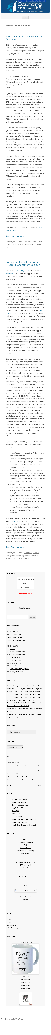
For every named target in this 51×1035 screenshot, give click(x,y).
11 (17, 774)
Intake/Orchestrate (17, 666)
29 (38, 779)
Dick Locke (27, 242)
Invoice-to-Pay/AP (16, 663)
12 (22, 774)
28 (32, 779)
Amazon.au (25, 988)
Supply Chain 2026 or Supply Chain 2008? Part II (24, 694)
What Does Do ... (25, 862)
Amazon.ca (26, 977)
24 (12, 779)
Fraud (34, 242)
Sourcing (13, 649)
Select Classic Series (14, 637)
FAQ (25, 845)
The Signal (15, 811)
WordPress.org (12, 928)
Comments (12, 925)
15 (38, 774)
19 (22, 776)
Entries (11, 922)
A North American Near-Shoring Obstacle (24, 38)
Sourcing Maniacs (23, 270)
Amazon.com (25, 979)
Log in (9, 919)
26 (22, 779)
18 (17, 776)
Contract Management (18, 654)
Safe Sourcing (17, 816)
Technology (20, 555)
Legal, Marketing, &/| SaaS (19, 669)
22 (38, 776)
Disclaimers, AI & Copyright (25, 851)
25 (17, 779)
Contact (25, 885)
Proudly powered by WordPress (12, 1019)
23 (8, 779)
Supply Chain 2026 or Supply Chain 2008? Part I (24, 697)
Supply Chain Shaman (19, 822)
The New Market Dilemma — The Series (21, 700)
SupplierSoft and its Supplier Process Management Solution (23, 263)
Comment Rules (25, 848)
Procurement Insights (19, 799)
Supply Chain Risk (16, 671)
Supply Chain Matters (19, 808)
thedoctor (25, 558)
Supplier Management (18, 652)
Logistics (14, 244)
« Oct (9, 785)
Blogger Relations (25, 876)
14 (32, 774)
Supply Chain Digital (19, 802)
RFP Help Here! (25, 865)
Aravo (16, 521)
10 (12, 774)
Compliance (28, 553)
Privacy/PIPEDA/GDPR (25, 842)
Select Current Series (14, 634)
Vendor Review (30, 555)
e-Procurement (15, 660)
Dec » (39, 785)
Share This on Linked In (15, 236)
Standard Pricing (25, 868)
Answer (25, 899)
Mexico (20, 244)
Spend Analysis (15, 657)
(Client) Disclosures (25, 853)
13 (26, 774)
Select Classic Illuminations (16, 640)
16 (8, 776)
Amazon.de (25, 985)
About (25, 839)
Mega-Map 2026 (13, 632)
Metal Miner (16, 813)
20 (26, 776)
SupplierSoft (10, 273)
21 (32, 776)
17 (12, 776)
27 (26, 779)
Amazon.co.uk (26, 982)
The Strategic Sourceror (20, 805)
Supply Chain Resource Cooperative (24, 825)
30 (8, 782)
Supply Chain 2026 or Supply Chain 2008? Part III (24, 691)
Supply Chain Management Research (25, 819)
